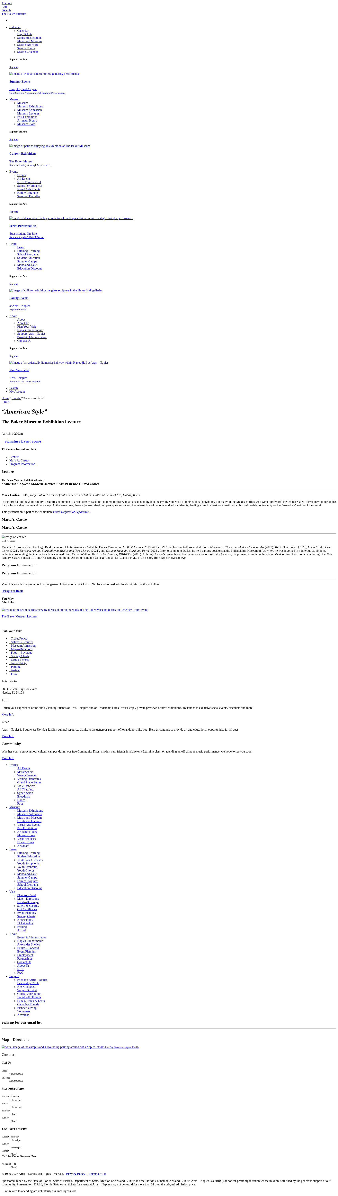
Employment (25, 955)
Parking (15, 666)
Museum (14, 99)
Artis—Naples (24, 379)
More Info (8, 714)
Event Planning (26, 912)
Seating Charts (19, 656)
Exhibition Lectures (29, 821)
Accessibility (18, 663)
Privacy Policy (75, 1173)
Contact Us (24, 340)
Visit (12, 891)
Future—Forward (28, 948)
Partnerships (24, 958)
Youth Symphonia (28, 863)
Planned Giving (27, 1007)
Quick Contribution (29, 993)
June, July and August (37, 90)
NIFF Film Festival (29, 182)
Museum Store (26, 124)
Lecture (14, 457)
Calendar (15, 27)
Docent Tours (25, 842)
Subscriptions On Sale (26, 235)
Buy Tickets (24, 34)
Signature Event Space (22, 441)
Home (5, 398)
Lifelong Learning (28, 250)
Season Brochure (27, 44)
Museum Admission (29, 110)
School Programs (27, 254)
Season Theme (26, 48)
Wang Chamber (27, 775)
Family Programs (27, 192)
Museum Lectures (28, 113)
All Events (23, 178)
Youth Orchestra (27, 867)
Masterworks (25, 771)
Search (13, 388)
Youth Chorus (25, 870)
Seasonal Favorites (28, 196)
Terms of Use (97, 1173)
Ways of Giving (27, 990)
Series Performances (29, 185)
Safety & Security (28, 905)
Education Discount (29, 268)
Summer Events (20, 81)
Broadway (23, 796)
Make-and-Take (27, 265)
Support (13, 67)
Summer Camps (27, 261)
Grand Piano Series (29, 782)
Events (13, 171)
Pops (20, 803)
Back (6, 401)
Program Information (22, 464)
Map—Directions (21, 649)
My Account (17, 391)
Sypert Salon (25, 793)
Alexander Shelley (28, 944)
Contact (8, 1055)
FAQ (13, 673)
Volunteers (23, 1011)
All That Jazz (25, 789)
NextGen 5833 (26, 986)
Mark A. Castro (19, 460)
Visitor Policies (26, 838)
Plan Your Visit (26, 326)
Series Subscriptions (29, 37)
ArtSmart (23, 845)
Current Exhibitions (22, 153)
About (13, 316)
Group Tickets (19, 659)
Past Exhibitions (27, 117)
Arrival (15, 670)
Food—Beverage (21, 652)
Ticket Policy (18, 638)
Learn (13, 243)
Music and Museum (29, 41)
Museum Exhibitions (30, 106)
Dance (21, 800)
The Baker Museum (14, 13)
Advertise (23, 1015)
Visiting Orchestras (29, 779)
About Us (23, 323)
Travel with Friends (29, 997)
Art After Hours (27, 120)
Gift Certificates (27, 909)
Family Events (18, 298)
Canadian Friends (28, 1004)
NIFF (20, 969)
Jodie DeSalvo (26, 786)
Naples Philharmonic (30, 330)
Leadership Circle (28, 983)
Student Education (28, 258)
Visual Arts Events (28, 189)
